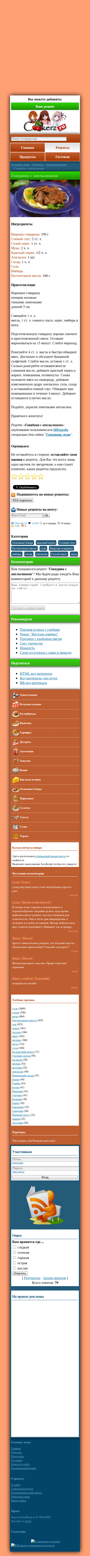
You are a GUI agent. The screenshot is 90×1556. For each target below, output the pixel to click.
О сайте (16, 1485)
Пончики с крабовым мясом (41, 638)
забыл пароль (18, 1171)
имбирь (16, 554)
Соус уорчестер (31, 643)
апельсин (41, 554)
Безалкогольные (30, 704)
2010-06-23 (21, 523)
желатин (17, 1060)
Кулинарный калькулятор (26, 1492)
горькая (23, 1257)
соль (43, 548)
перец (15, 1028)
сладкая (23, 1247)
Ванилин (17, 1091)
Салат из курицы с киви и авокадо (45, 652)
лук (14, 1024)
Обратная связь (20, 1496)
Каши (23, 770)
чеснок (16, 1032)
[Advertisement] (45, 45)
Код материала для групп (38, 678)
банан (15, 1079)
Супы (23, 826)
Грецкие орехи (21, 1056)
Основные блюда (56, 164)
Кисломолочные (30, 779)
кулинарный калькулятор (50, 856)
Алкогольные (28, 694)
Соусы (23, 817)
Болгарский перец (23, 1052)
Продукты (27, 156)
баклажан (18, 1107)
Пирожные (26, 798)
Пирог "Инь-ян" (22, 938)
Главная (27, 147)
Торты (23, 836)
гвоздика (17, 1123)
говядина (17, 1111)
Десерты (25, 742)
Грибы (16, 1083)
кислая (22, 1268)
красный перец (46, 543)
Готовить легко (20, 164)
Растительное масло (24, 548)
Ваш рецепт (45, 106)
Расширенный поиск (23, 1468)
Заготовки (26, 751)
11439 (35, 523)
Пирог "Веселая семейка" (39, 634)
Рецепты (62, 147)
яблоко (16, 1063)
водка (15, 1087)
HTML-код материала (36, 673)
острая (22, 1263)
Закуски (24, 760)
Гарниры (25, 732)
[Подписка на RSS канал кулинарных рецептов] (33, 1545)
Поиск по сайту (20, 1464)
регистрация (17, 1162)
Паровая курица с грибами (40, 629)
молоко (16, 1040)
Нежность (27, 647)
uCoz (28, 1521)
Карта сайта (18, 1500)
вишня (16, 1119)
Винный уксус (21, 1115)
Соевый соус (67, 543)
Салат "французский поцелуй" (32, 902)
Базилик (17, 1099)
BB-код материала (33, 682)
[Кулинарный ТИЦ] (45, 1541)
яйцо (15, 1036)
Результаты (32, 1277)
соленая (23, 1252)
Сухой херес (59, 554)
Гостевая (62, 156)
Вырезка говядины (61, 548)
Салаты (24, 807)
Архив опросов (54, 1277)
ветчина (17, 1067)
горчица (17, 1095)
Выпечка (25, 723)
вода (15, 1044)
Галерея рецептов (22, 1489)
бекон (15, 1103)
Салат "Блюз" (21, 882)
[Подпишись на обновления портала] (45, 1225)
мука (74, 554)
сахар (28, 554)
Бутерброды (27, 713)
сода (15, 1048)
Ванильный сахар (23, 1075)
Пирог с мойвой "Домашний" (31, 978)
